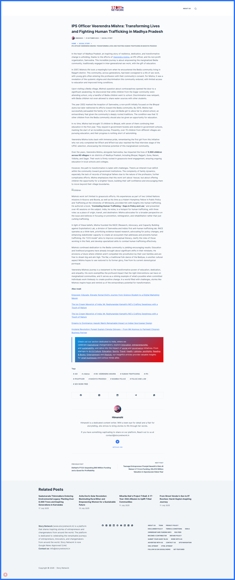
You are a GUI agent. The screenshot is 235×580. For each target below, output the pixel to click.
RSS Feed (177, 532)
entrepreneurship (140, 345)
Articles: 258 (117, 447)
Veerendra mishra (121, 57)
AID (75, 374)
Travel (122, 351)
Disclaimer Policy (155, 529)
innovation (126, 345)
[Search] (195, 9)
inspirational (93, 345)
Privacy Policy (172, 525)
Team (161, 525)
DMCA (187, 529)
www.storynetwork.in (63, 526)
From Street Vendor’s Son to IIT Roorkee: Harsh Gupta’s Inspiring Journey (175, 499)
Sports (115, 351)
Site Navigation (185, 542)
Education (106, 351)
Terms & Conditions (174, 529)
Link (64, 545)
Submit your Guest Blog (158, 539)
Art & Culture (95, 351)
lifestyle (108, 354)
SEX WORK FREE (80, 384)
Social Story (107, 38)
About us (187, 8)
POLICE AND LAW (138, 379)
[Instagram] (106, 525)
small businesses (89, 358)
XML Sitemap (153, 546)
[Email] (121, 525)
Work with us (176, 539)
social (125, 348)
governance (137, 348)
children (86, 374)
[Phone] (128, 525)
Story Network (46, 526)
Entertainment (93, 354)
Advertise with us (155, 542)
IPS (146, 374)
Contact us (171, 542)
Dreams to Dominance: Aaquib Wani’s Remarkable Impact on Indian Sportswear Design (112, 323)
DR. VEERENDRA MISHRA (105, 374)
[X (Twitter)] (99, 395)
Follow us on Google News (159, 549)
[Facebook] (81, 395)
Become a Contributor (157, 536)
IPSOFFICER (78, 379)
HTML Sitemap (166, 546)
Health (130, 351)
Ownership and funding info (159, 532)
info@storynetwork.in (60, 548)
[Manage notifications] (5, 575)
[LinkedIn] (117, 395)
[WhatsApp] (154, 395)
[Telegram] (136, 395)
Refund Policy (176, 536)
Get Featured (178, 549)
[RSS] (125, 525)
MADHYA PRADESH (97, 379)
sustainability (88, 348)
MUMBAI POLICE (118, 379)
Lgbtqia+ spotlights (143, 351)
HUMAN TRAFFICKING (130, 374)
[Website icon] (117, 442)
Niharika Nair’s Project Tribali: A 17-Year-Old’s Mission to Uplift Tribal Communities (136, 499)
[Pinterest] (117, 525)
